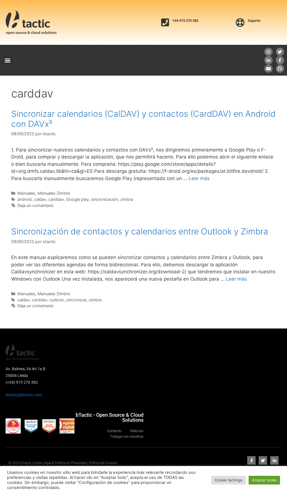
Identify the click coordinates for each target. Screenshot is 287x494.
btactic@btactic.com (24, 395)
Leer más (199, 178)
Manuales (26, 193)
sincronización (104, 199)
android (24, 199)
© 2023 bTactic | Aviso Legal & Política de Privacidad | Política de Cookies (62, 463)
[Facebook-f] (280, 60)
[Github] (280, 68)
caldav (40, 199)
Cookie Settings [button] (228, 480)
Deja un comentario (35, 205)
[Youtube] (268, 68)
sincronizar (76, 299)
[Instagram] (268, 52)
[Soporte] (240, 22)
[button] (7, 60)
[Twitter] (280, 52)
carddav (56, 199)
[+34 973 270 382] (165, 22)
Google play (77, 199)
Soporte (254, 20)
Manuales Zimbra (54, 193)
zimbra (126, 199)
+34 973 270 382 (185, 20)
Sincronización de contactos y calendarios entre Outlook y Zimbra (139, 231)
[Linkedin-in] (268, 60)
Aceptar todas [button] (264, 480)
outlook (57, 299)
